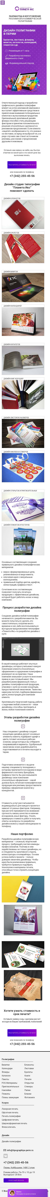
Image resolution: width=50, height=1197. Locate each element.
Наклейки (6, 1090)
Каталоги (6, 1075)
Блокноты (29, 1065)
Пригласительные (10, 1086)
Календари (7, 1068)
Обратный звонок (16, 1180)
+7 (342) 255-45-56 (22, 176)
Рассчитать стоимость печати (22, 165)
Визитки (6, 1065)
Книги (27, 1075)
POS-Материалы (9, 1083)
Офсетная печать (10, 1112)
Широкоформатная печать (14, 1123)
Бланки (27, 1094)
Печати (27, 1079)
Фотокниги (29, 1097)
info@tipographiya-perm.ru (20, 1150)
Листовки (29, 1068)
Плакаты (6, 1094)
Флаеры (6, 1072)
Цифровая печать (10, 1120)
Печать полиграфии (11, 1116)
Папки (27, 1090)
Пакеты (5, 1079)
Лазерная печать (10, 1109)
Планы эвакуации (10, 1097)
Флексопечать (9, 1127)
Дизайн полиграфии (11, 1141)
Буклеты (28, 1072)
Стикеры (28, 1086)
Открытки (29, 1083)
